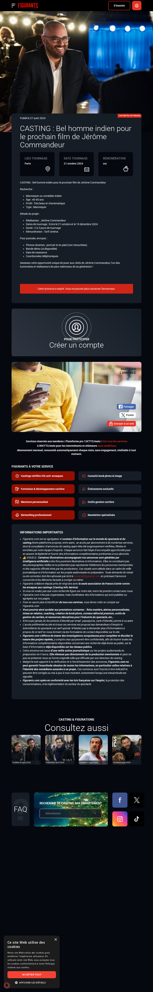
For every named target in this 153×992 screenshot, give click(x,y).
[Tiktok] (136, 818)
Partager (129, 406)
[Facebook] (119, 800)
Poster (130, 415)
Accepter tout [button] (31, 974)
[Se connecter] (136, 5)
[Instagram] (119, 818)
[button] (31, 983)
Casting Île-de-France (129, 116)
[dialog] (32, 962)
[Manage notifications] (7, 985)
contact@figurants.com (87, 576)
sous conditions (107, 445)
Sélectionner (53, 813)
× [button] (55, 939)
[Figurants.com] (28, 5)
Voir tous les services (114, 441)
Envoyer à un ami (124, 423)
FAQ (20, 809)
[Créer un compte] (76, 332)
